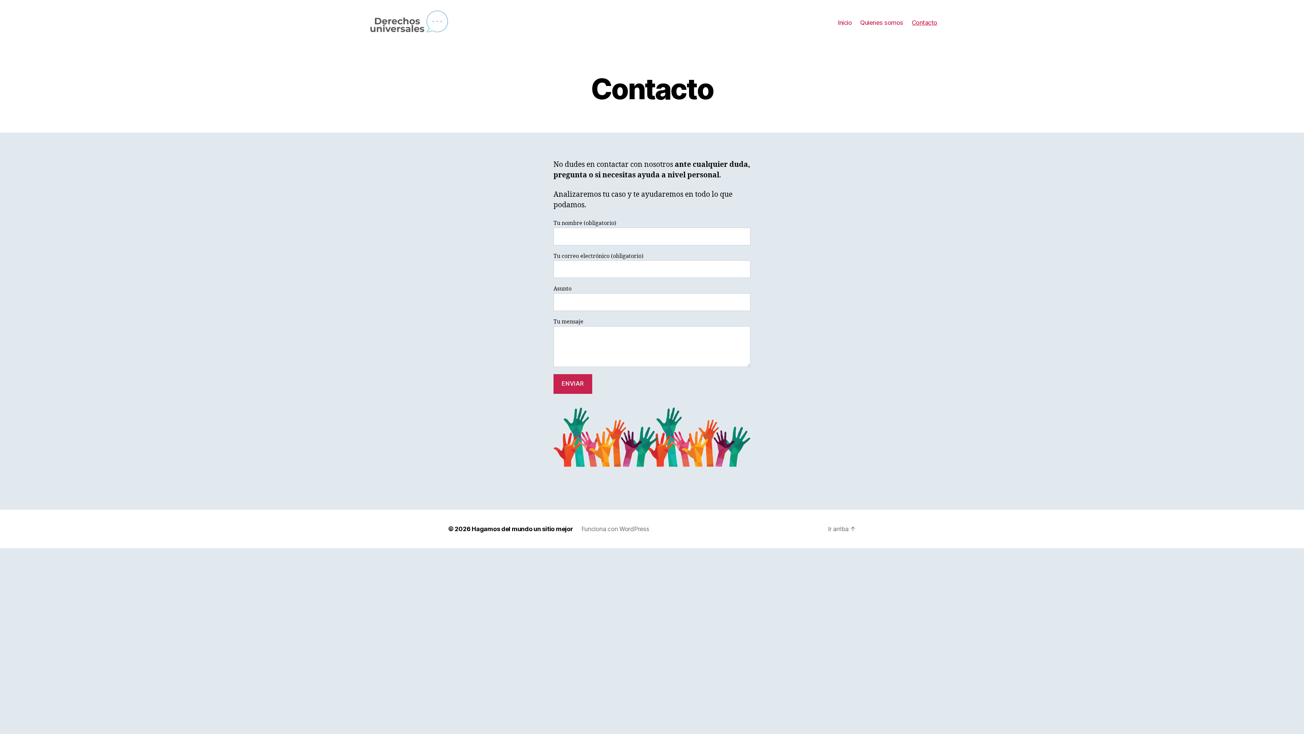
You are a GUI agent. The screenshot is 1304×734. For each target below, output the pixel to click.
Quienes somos (881, 22)
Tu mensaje (568, 321)
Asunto (563, 288)
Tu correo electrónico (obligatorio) (599, 256)
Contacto (924, 22)
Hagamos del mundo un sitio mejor (522, 528)
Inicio (845, 22)
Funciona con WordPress (615, 528)
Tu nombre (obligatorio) (585, 223)
